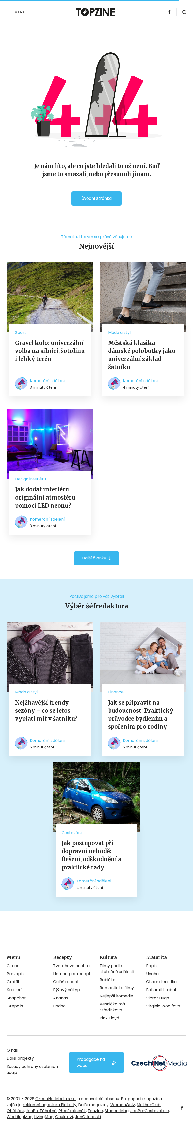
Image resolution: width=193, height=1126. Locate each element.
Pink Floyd (109, 1018)
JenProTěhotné (41, 1111)
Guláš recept (66, 982)
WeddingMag (19, 1117)
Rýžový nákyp (66, 990)
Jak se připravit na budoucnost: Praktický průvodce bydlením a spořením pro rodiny (140, 714)
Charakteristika (161, 982)
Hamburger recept (72, 974)
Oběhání (15, 1111)
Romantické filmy (117, 988)
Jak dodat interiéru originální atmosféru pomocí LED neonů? (45, 497)
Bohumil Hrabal (161, 990)
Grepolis (15, 1006)
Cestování (72, 833)
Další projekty (20, 1058)
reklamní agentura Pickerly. (50, 1105)
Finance (116, 692)
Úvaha (152, 974)
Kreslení (15, 990)
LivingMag (43, 1117)
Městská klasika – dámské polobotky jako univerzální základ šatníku (141, 355)
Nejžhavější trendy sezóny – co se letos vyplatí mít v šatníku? (46, 710)
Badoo (59, 1006)
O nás (12, 1050)
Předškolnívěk (72, 1111)
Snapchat (16, 998)
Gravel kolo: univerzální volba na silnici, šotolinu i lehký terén (50, 350)
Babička (107, 980)
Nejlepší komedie (116, 996)
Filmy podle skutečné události (117, 969)
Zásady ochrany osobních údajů (32, 1069)
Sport (20, 332)
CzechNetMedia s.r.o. (55, 1099)
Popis (151, 966)
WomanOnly (122, 1105)
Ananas (60, 998)
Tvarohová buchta (71, 966)
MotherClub (148, 1105)
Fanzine (95, 1111)
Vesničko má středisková (112, 1007)
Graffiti (13, 982)
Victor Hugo (157, 998)
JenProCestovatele (149, 1111)
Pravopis (15, 974)
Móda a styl (119, 332)
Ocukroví (64, 1117)
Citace (13, 966)
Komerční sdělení (47, 381)
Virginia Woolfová (163, 1006)
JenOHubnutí (88, 1117)
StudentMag (117, 1111)
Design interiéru (30, 479)
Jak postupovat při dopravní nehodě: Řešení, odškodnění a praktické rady (91, 855)
